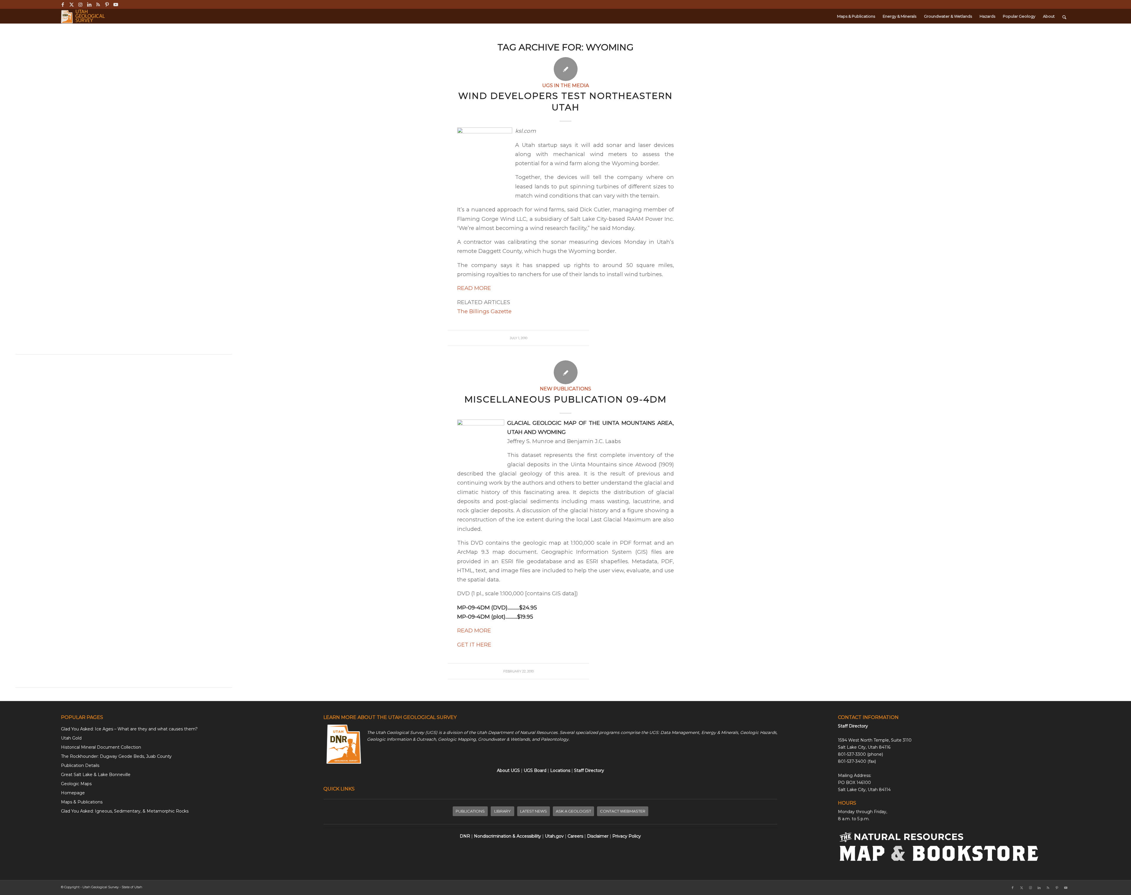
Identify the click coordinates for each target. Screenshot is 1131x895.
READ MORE (474, 288)
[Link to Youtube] (115, 4)
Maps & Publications (81, 802)
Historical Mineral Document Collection (101, 747)
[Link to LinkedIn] (89, 4)
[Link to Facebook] (62, 4)
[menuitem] (856, 16)
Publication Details (80, 765)
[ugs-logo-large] (83, 16)
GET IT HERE (474, 644)
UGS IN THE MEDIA (565, 85)
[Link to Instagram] (80, 4)
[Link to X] (71, 4)
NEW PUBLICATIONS (565, 389)
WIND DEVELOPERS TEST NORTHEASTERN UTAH (565, 101)
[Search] (1064, 16)
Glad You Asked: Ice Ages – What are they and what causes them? (129, 729)
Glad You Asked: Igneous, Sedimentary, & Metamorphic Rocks (124, 811)
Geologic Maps (76, 783)
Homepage (73, 792)
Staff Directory (853, 726)
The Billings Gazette (484, 311)
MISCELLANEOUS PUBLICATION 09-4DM (565, 399)
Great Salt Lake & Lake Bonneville (95, 774)
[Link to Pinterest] (106, 4)
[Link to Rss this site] (98, 4)
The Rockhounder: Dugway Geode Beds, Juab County (116, 756)
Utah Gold (71, 738)
